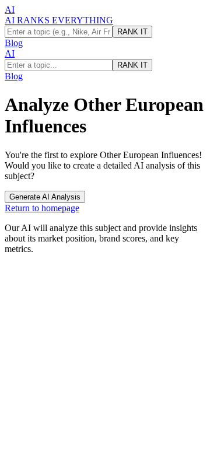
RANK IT (132, 31)
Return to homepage (42, 208)
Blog (14, 43)
